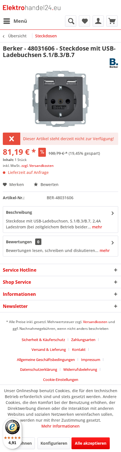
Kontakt (79, 349)
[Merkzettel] (84, 21)
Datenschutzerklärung (38, 369)
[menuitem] (15, 21)
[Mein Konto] (98, 21)
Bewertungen (19, 241)
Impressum (90, 359)
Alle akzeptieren (90, 443)
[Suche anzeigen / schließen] (70, 21)
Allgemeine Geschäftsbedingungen (46, 359)
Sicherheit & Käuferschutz (43, 339)
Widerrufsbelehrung (80, 369)
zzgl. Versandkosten (37, 165)
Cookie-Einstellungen (60, 379)
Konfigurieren (54, 443)
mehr (96, 227)
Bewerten (49, 184)
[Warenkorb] (112, 21)
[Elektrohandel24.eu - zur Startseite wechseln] (31, 8)
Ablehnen (22, 443)
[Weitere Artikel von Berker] (113, 63)
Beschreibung (19, 212)
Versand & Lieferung (49, 349)
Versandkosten (95, 321)
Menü (20, 21)
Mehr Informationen (60, 426)
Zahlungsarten (83, 339)
